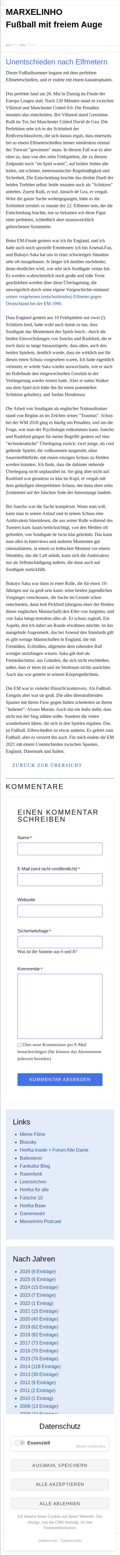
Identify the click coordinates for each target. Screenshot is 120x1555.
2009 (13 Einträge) (39, 1406)
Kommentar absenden (60, 1079)
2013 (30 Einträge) (39, 1374)
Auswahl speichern (60, 1465)
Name (24, 837)
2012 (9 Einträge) (38, 1382)
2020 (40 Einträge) (39, 1319)
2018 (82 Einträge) (39, 1334)
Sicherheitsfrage (34, 930)
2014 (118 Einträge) (40, 1366)
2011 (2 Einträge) (37, 1390)
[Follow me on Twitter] (5, 55)
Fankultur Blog (35, 1166)
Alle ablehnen (60, 1503)
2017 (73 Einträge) (39, 1342)
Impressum (47, 1540)
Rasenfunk (31, 1173)
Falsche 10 (31, 1197)
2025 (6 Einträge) (38, 1279)
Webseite (26, 899)
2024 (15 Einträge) (39, 1287)
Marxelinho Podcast (40, 1221)
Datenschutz (71, 1540)
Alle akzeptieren (60, 1484)
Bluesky (28, 1142)
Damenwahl (32, 1213)
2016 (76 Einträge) (39, 1350)
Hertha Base (33, 1205)
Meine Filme (32, 1134)
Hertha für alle (34, 1189)
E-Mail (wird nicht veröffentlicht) (48, 868)
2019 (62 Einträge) (39, 1326)
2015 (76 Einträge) (39, 1358)
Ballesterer (31, 1158)
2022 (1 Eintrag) (36, 1303)
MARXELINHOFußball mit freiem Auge (54, 18)
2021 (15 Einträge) (39, 1311)
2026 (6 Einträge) (38, 1271)
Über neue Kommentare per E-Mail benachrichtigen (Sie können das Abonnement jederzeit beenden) (59, 1051)
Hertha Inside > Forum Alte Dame (54, 1150)
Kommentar (30, 968)
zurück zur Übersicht (47, 765)
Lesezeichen (33, 1181)
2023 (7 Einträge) (38, 1295)
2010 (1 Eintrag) (36, 1398)
